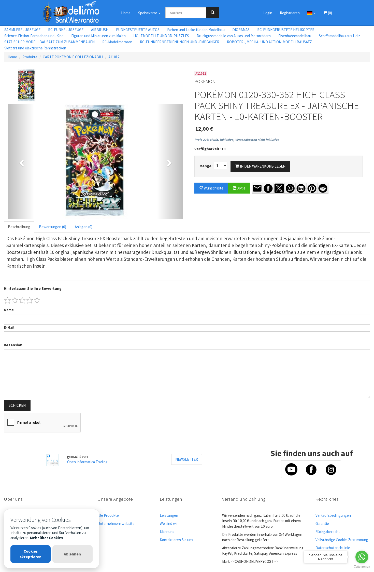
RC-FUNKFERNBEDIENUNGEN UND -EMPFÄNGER (179, 41)
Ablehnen (72, 554)
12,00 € (204, 128)
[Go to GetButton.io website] (362, 566)
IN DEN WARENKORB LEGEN (262, 166)
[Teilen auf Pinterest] (312, 188)
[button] (312, 12)
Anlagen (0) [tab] (83, 226)
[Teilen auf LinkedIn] (301, 188)
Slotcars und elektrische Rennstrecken (35, 48)
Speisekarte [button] (148, 12)
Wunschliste (213, 188)
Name (9, 309)
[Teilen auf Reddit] (322, 188)
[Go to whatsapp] (361, 557)
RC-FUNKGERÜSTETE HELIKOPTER (285, 29)
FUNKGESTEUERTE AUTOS (138, 29)
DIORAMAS (241, 29)
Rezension (13, 345)
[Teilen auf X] (279, 188)
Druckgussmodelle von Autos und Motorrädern (234, 35)
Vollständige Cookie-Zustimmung (341, 539)
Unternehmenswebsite (116, 523)
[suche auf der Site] (212, 12)
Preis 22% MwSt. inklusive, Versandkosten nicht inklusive (236, 140)
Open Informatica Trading (87, 461)
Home (126, 12)
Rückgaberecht (327, 531)
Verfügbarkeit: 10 (209, 148)
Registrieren (290, 12)
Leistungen (169, 515)
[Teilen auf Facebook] (268, 188)
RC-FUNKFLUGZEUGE (65, 29)
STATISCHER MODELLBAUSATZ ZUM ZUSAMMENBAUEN (49, 41)
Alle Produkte (108, 515)
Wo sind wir (169, 523)
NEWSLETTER (186, 459)
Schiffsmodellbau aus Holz (339, 35)
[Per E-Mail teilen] (257, 188)
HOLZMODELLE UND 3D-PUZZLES (161, 35)
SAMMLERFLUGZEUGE (22, 29)
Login (267, 12)
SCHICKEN (17, 405)
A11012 (113, 57)
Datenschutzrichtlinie (332, 547)
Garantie (322, 523)
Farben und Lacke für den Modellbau (196, 29)
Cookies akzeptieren (30, 554)
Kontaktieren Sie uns (176, 539)
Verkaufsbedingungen (333, 515)
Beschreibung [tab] (19, 226)
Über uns (167, 531)
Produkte (29, 57)
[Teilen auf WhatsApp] (290, 188)
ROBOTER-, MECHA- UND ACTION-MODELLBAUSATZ (269, 41)
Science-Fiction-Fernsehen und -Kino (34, 35)
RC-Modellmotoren (117, 41)
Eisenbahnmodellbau (294, 35)
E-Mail (9, 327)
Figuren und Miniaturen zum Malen (98, 35)
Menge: (206, 166)
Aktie (241, 188)
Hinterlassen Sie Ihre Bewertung (33, 288)
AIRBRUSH (99, 29)
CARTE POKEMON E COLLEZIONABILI (73, 57)
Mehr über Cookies (46, 537)
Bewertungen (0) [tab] (52, 226)
